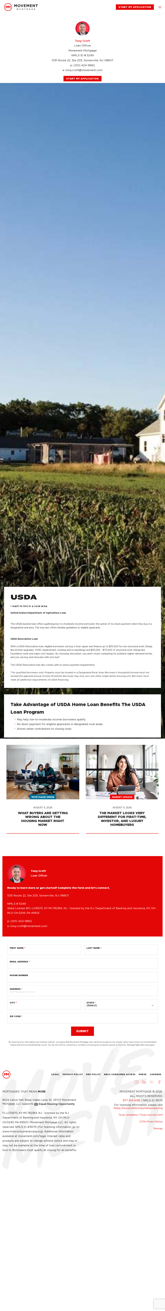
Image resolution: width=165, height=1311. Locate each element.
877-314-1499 (132, 1100)
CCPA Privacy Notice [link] (151, 1121)
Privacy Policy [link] (73, 1074)
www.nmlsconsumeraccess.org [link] (22, 1131)
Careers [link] (155, 1074)
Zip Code (15, 1016)
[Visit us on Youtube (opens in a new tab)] (151, 1081)
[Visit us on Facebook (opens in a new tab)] (159, 1081)
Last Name (93, 948)
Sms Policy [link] (93, 1074)
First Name (17, 948)
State (90, 1003)
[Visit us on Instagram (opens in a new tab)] (136, 1081)
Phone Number (19, 975)
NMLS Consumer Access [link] (120, 1074)
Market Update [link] (122, 797)
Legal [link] (55, 1074)
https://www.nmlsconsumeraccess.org (138, 1108)
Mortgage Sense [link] (43, 797)
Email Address (19, 962)
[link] (20, 7)
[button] (160, 7)
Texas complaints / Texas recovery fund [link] (141, 1115)
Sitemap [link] (158, 1128)
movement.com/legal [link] (32, 1136)
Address (15, 989)
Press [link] (143, 1074)
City (12, 1003)
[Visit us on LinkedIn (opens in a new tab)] (144, 1081)
